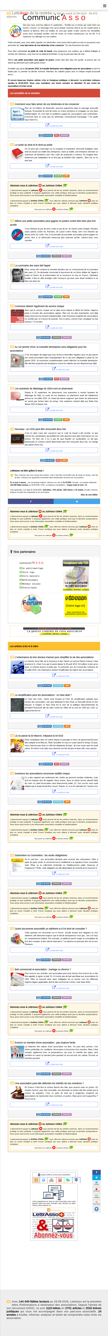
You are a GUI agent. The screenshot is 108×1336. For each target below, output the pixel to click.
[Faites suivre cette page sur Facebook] (96, 1172)
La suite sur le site (56, 126)
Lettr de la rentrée (52, 15)
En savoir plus (55, 1210)
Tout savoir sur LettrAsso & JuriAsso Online (51, 209)
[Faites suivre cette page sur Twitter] (96, 1177)
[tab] (36, 1180)
